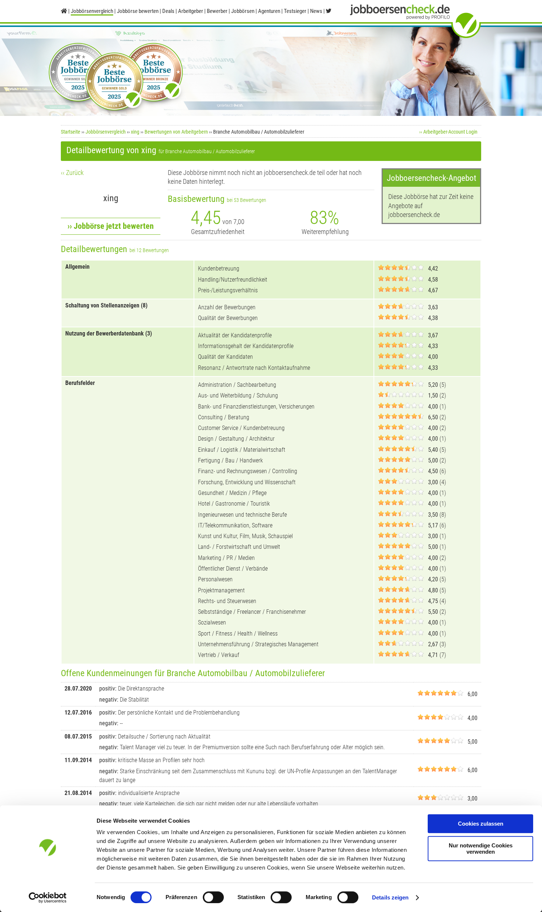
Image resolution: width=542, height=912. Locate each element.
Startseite (70, 132)
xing (135, 132)
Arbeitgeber (190, 11)
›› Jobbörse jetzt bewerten (110, 226)
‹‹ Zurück (72, 172)
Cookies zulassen (480, 823)
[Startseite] (64, 11)
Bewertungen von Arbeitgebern (176, 132)
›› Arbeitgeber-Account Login (448, 132)
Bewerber (217, 11)
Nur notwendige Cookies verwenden (481, 848)
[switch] (213, 897)
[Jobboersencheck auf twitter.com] (328, 11)
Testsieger (295, 11)
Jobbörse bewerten (138, 11)
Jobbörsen (242, 11)
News (316, 11)
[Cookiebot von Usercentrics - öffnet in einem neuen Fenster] (47, 897)
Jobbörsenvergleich (106, 132)
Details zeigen (390, 897)
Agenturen (269, 11)
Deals (168, 11)
